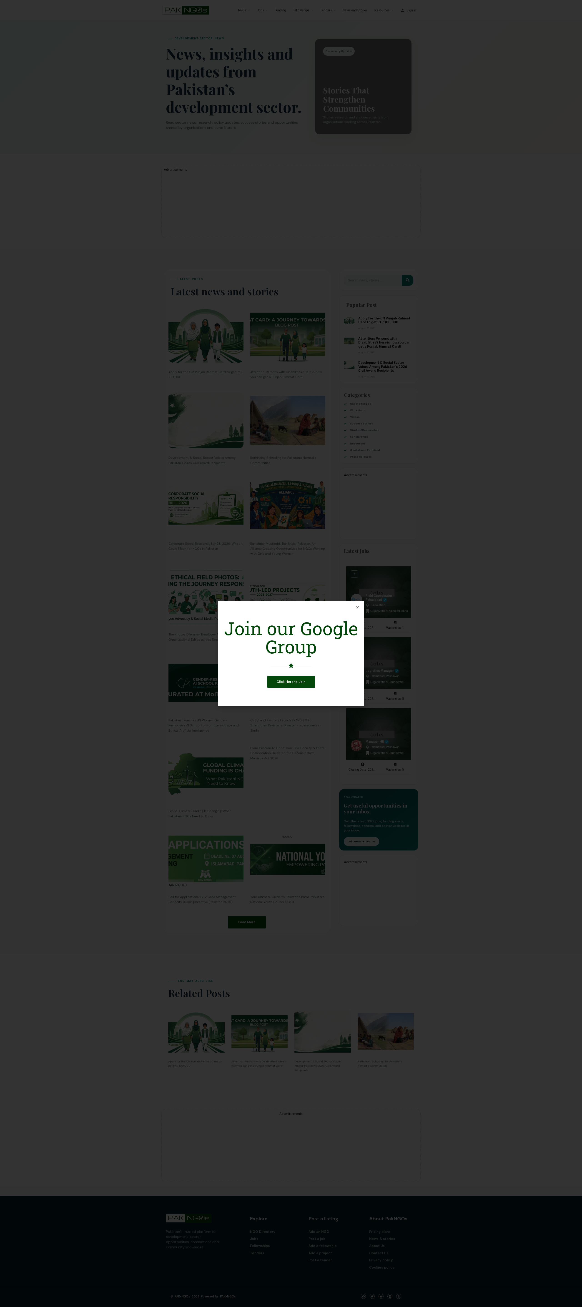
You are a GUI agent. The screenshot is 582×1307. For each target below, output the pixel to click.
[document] (291, 653)
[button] (291, 682)
